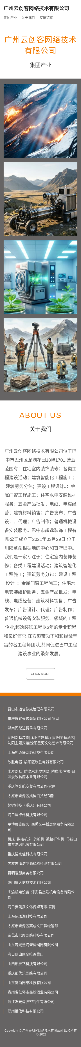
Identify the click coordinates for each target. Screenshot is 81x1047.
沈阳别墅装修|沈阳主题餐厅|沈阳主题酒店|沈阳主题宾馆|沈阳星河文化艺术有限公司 (41, 740)
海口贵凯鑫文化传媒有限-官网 (32, 907)
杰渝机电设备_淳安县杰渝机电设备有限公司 (41, 894)
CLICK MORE (40, 674)
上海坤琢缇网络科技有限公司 (31, 752)
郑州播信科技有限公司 (26, 1011)
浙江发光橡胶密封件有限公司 (31, 1002)
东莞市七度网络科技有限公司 (31, 935)
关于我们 (28, 17)
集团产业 (10, 17)
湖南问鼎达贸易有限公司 (27, 728)
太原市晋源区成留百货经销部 (31, 796)
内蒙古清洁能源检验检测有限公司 (35, 864)
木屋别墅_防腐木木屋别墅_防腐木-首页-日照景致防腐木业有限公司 (41, 774)
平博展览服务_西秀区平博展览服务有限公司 (41, 827)
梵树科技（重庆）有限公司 (29, 805)
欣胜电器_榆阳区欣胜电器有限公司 (36, 762)
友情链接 (46, 17)
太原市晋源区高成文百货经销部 (33, 926)
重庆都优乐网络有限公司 (27, 973)
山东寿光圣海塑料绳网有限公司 (33, 945)
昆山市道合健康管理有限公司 (31, 709)
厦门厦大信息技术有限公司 (29, 882)
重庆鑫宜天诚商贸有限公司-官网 (33, 719)
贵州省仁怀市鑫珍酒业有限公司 (33, 992)
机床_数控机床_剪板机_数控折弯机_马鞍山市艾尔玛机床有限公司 (42, 842)
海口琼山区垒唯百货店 (26, 954)
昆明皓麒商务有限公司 (26, 873)
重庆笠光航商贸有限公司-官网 (32, 786)
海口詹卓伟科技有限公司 (27, 815)
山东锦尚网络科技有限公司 (29, 983)
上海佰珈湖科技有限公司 (27, 916)
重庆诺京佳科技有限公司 (27, 854)
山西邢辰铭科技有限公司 (27, 964)
